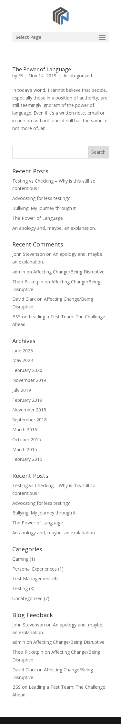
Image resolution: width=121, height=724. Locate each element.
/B (20, 76)
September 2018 (29, 420)
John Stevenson (28, 254)
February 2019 (27, 400)
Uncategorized (77, 76)
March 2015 (24, 449)
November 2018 (29, 410)
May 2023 (22, 360)
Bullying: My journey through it (44, 208)
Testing (20, 588)
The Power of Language (41, 69)
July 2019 (21, 390)
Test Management (31, 578)
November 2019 (29, 380)
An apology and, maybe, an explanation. (54, 228)
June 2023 (22, 351)
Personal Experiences (34, 569)
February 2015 (27, 459)
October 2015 (26, 439)
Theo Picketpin (27, 282)
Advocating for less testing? (41, 198)
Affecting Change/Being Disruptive (69, 272)
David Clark (24, 299)
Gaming (20, 559)
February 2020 (27, 370)
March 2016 (24, 430)
